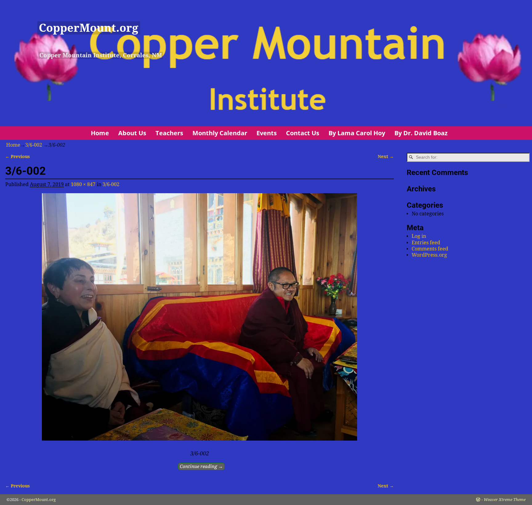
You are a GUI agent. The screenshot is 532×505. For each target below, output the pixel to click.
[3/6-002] (199, 320)
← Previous (17, 156)
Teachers (169, 133)
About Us (132, 133)
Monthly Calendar (219, 133)
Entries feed (426, 243)
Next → (386, 156)
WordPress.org (429, 255)
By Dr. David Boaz (421, 133)
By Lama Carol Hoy (356, 133)
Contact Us (302, 133)
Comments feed (430, 249)
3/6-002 (33, 145)
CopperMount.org (88, 28)
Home (100, 133)
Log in (419, 236)
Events (266, 133)
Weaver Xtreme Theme (505, 499)
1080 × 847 (83, 184)
